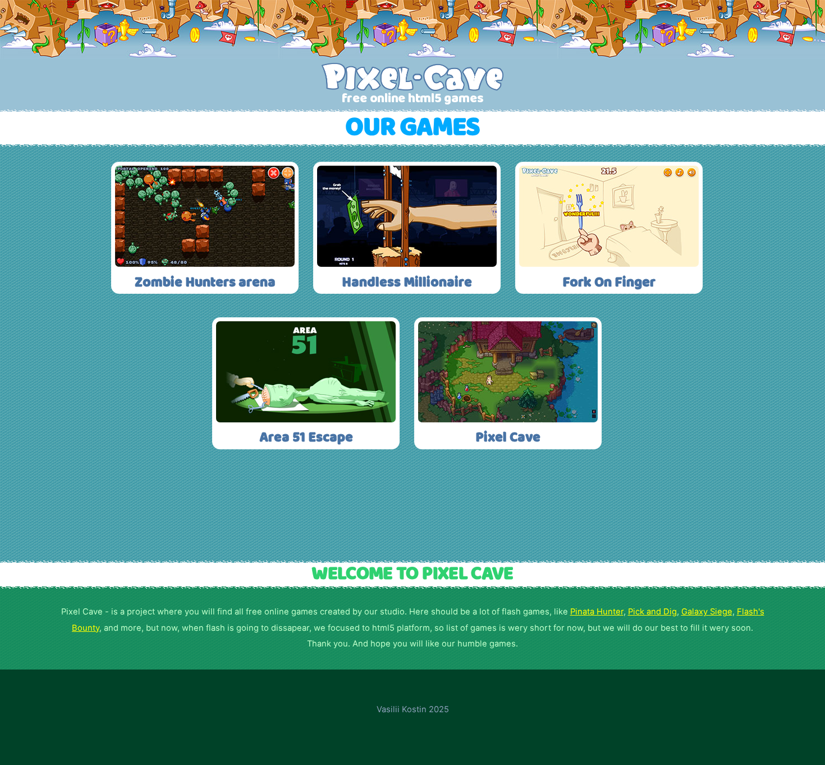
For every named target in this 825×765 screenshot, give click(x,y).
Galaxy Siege (706, 612)
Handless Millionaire (407, 283)
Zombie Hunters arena (205, 283)
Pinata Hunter (597, 612)
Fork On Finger (609, 283)
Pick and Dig (652, 612)
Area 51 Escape (306, 438)
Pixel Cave (507, 438)
